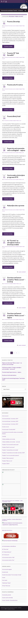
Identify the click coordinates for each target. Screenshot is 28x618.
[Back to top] (25, 615)
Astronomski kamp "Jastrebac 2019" (10, 418)
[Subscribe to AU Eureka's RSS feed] (1, 1)
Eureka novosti (12, 25)
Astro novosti (5, 415)
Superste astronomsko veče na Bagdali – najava (16, 149)
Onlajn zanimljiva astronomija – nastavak (11, 441)
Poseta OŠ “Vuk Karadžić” (13, 54)
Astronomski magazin (7, 569)
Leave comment (22, 272)
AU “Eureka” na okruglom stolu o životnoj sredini (13, 243)
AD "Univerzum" (5, 554)
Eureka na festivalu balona (9, 375)
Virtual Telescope (6, 585)
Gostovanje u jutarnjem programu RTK (16, 176)
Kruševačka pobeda (6, 594)
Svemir (3, 577)
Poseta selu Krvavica (15, 85)
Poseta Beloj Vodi (13, 116)
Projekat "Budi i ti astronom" (8, 447)
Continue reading (8, 46)
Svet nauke (4, 580)
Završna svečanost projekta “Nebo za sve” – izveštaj (16, 280)
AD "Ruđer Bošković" (6, 552)
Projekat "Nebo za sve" (17, 120)
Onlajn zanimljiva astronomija (8, 439)
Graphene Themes (11, 608)
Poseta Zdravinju (13, 22)
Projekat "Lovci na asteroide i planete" (10, 455)
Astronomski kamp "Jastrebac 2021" (10, 424)
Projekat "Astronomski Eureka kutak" (10, 444)
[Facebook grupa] (3, 1)
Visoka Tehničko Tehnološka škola (9, 600)
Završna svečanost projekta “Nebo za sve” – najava (16, 315)
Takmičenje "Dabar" (6, 583)
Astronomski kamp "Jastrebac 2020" (10, 421)
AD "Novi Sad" (5, 549)
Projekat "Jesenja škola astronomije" (10, 450)
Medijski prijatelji (7, 530)
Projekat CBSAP (5, 463)
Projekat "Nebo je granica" (8, 458)
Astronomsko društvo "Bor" (8, 560)
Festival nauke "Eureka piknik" (8, 429)
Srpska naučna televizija (7, 597)
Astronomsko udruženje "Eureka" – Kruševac (12, 10)
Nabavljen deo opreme (15, 206)
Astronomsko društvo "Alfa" (8, 557)
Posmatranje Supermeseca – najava (11, 372)
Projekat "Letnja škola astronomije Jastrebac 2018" (13, 452)
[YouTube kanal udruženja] (6, 1)
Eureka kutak (5, 572)
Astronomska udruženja (9, 546)
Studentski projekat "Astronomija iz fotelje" (11, 574)
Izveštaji (16, 25)
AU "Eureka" (5, 25)
